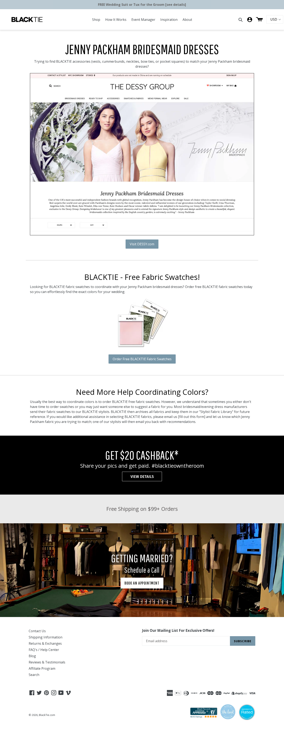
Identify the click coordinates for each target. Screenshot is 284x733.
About (187, 19)
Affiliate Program (42, 668)
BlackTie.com (47, 715)
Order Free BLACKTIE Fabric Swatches (142, 359)
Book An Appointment (142, 583)
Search (34, 674)
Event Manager (143, 19)
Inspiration (169, 19)
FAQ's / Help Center (44, 649)
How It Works (115, 19)
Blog (32, 656)
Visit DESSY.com (142, 244)
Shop (96, 19)
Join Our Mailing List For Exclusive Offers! (178, 630)
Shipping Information (45, 637)
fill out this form (191, 416)
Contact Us (37, 631)
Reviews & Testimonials (47, 662)
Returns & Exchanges (45, 643)
